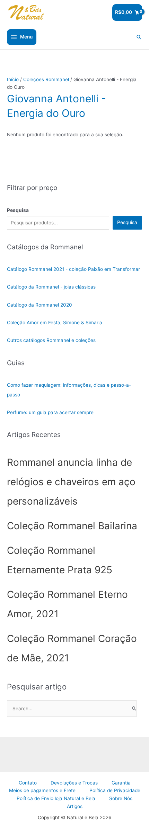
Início (13, 79)
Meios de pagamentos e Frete (42, 790)
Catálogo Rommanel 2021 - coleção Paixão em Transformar (73, 269)
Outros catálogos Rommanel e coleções (51, 340)
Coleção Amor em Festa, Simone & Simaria (54, 322)
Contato (28, 783)
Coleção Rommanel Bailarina (72, 526)
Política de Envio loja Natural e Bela (56, 798)
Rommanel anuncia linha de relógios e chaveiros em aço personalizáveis (71, 481)
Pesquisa (127, 222)
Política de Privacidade (114, 790)
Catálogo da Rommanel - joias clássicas (51, 287)
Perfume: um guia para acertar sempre (50, 412)
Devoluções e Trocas (74, 783)
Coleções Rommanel (46, 79)
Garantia (121, 783)
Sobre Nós (120, 798)
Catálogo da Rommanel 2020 (39, 305)
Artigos (74, 806)
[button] (139, 37)
